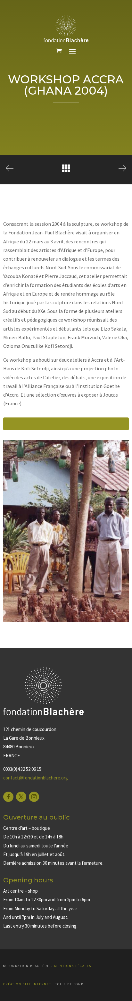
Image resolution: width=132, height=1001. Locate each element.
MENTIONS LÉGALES (72, 966)
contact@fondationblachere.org (35, 778)
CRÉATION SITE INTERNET (27, 984)
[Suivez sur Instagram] (34, 797)
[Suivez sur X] (21, 797)
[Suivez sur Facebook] (8, 797)
